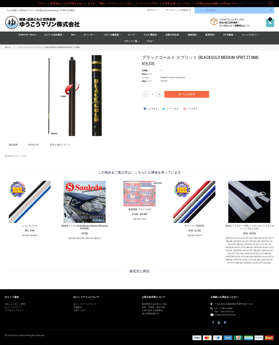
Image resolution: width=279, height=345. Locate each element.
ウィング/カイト (250, 34)
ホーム (8, 47)
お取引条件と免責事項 (152, 310)
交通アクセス (79, 310)
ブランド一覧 (131, 41)
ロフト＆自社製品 (53, 34)
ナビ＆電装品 (150, 34)
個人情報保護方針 (150, 313)
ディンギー (89, 34)
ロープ (131, 34)
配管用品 (210, 34)
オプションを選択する (30, 200)
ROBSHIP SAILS (27, 34)
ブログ (150, 41)
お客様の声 (33, 144)
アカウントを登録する (179, 10)
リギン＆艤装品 (112, 34)
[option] (27, 210)
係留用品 (192, 34)
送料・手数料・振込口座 (153, 307)
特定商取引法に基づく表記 (154, 304)
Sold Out (157, 183)
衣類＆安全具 (173, 34)
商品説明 (13, 144)
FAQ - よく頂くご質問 (15, 304)
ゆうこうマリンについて (85, 304)
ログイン (154, 10)
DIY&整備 (228, 34)
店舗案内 (77, 307)
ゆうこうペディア (13, 307)
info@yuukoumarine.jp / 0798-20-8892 (55, 10)
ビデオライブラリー (14, 310)
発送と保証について (60, 144)
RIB (73, 34)
